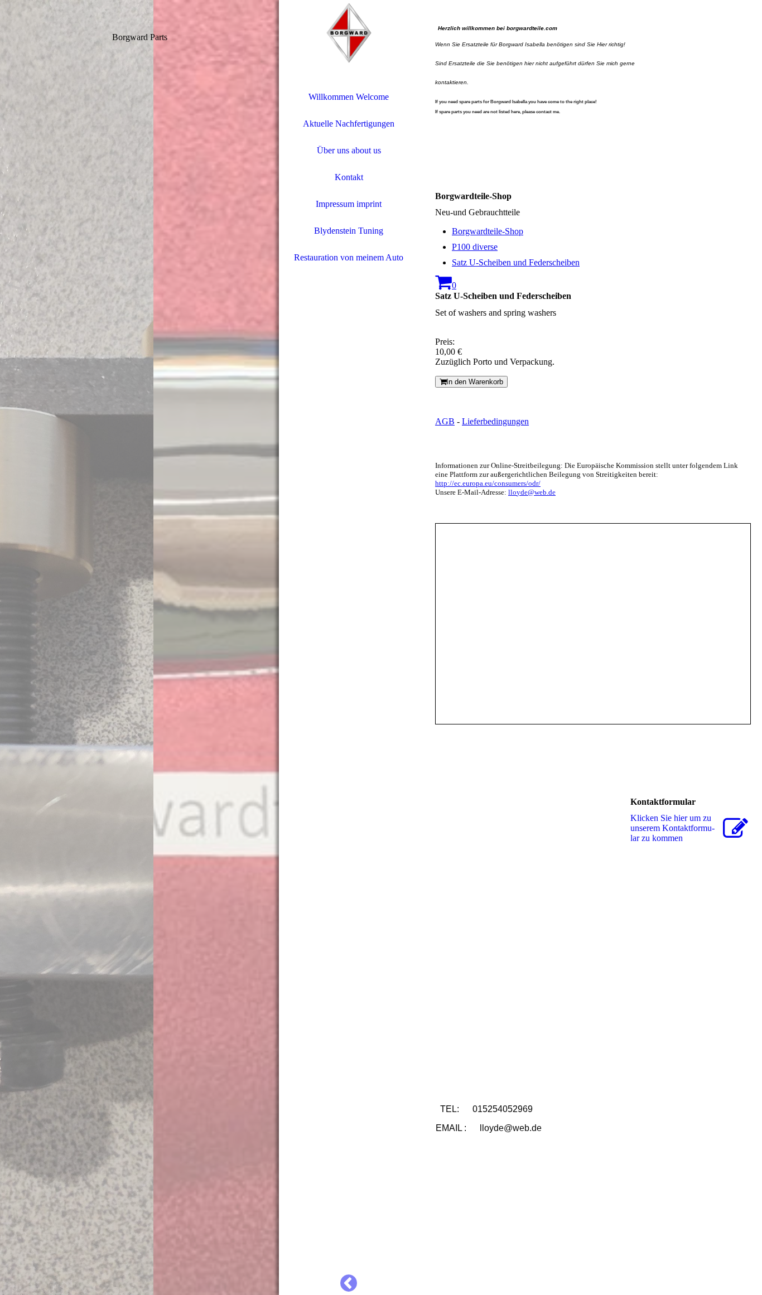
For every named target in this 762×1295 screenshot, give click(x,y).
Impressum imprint (349, 204)
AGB (445, 421)
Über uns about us (349, 150)
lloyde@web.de (532, 492)
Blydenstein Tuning (348, 230)
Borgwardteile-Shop (487, 231)
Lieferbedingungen (495, 421)
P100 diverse (475, 247)
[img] (139, 647)
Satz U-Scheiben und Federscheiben (516, 262)
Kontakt (349, 177)
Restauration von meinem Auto (348, 257)
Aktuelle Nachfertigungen (348, 123)
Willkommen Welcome (348, 97)
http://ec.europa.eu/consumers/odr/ (488, 483)
